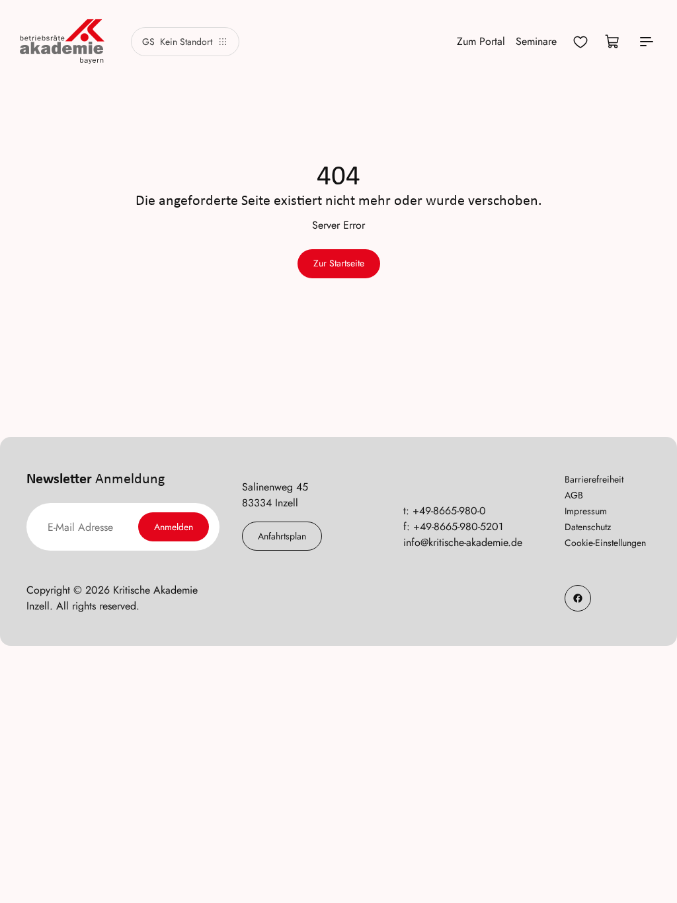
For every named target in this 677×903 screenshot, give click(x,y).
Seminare (536, 41)
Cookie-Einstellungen (605, 542)
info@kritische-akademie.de (462, 542)
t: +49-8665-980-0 (444, 510)
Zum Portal (481, 41)
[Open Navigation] (646, 41)
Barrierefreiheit (594, 479)
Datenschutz (588, 526)
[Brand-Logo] (62, 41)
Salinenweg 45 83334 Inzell (275, 494)
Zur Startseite (338, 263)
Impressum (586, 511)
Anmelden (173, 526)
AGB (574, 495)
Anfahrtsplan (282, 536)
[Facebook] (578, 598)
